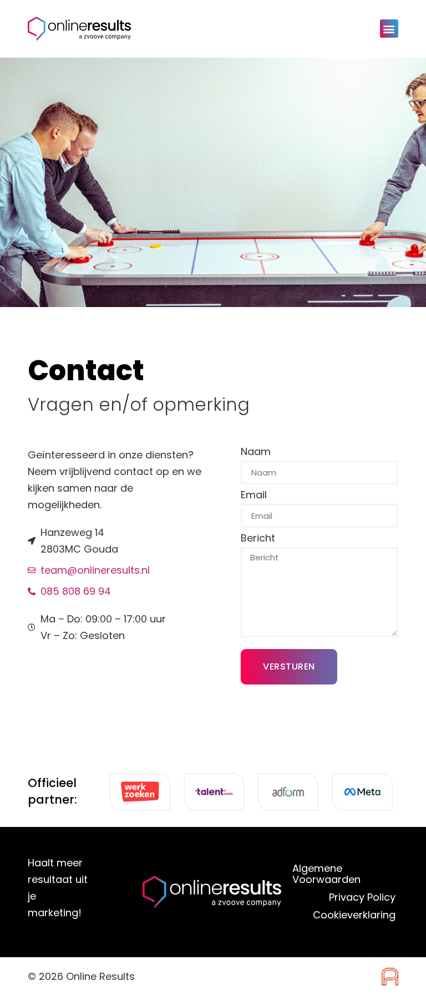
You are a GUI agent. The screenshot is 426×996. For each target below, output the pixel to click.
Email (254, 496)
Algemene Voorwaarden (326, 873)
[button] (389, 28)
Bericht (258, 539)
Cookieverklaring (354, 915)
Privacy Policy (362, 897)
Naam (256, 452)
